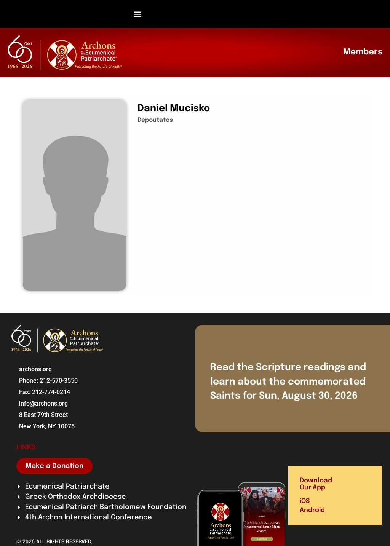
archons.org (35, 369)
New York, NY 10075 (47, 426)
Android (312, 510)
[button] (137, 14)
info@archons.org (43, 403)
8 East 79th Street (43, 414)
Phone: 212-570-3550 (48, 380)
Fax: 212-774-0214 (44, 392)
